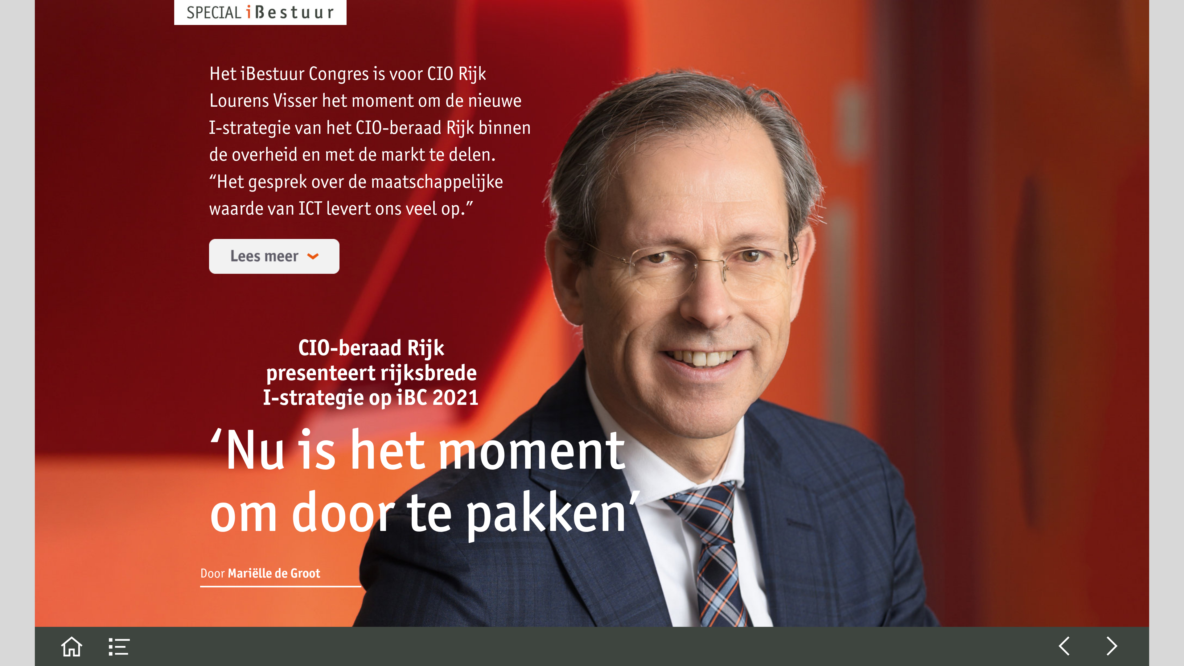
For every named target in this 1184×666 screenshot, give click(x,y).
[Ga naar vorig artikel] (1064, 646)
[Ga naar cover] (71, 646)
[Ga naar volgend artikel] (1112, 646)
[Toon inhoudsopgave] (119, 646)
